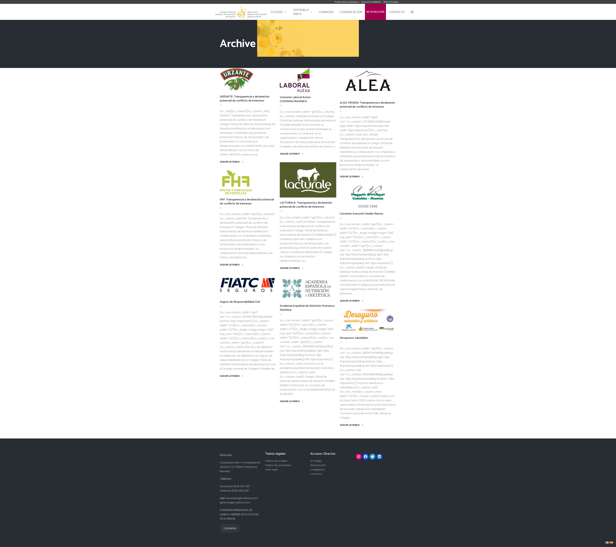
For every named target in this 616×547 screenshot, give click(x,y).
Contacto (316, 473)
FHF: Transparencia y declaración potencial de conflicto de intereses (247, 201)
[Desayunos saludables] (368, 320)
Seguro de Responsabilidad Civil (240, 301)
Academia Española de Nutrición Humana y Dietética (307, 307)
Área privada (318, 465)
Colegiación (317, 469)
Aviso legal (271, 469)
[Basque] (607, 542)
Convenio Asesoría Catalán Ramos (361, 213)
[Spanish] (611, 542)
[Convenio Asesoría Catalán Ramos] (368, 196)
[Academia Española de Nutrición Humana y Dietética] (307, 288)
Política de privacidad (278, 465)
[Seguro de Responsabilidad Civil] (248, 284)
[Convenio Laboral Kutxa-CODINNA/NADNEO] (295, 79)
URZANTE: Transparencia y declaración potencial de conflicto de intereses (244, 98)
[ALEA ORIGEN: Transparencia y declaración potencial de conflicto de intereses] (368, 82)
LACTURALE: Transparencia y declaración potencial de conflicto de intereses (306, 204)
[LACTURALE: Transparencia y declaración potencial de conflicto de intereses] (308, 179)
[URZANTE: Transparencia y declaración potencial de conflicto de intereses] (237, 79)
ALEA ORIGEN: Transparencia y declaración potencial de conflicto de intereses (367, 104)
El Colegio (316, 461)
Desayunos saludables (354, 338)
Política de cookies (276, 461)
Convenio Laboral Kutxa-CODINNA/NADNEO (295, 99)
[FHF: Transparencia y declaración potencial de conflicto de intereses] (236, 182)
